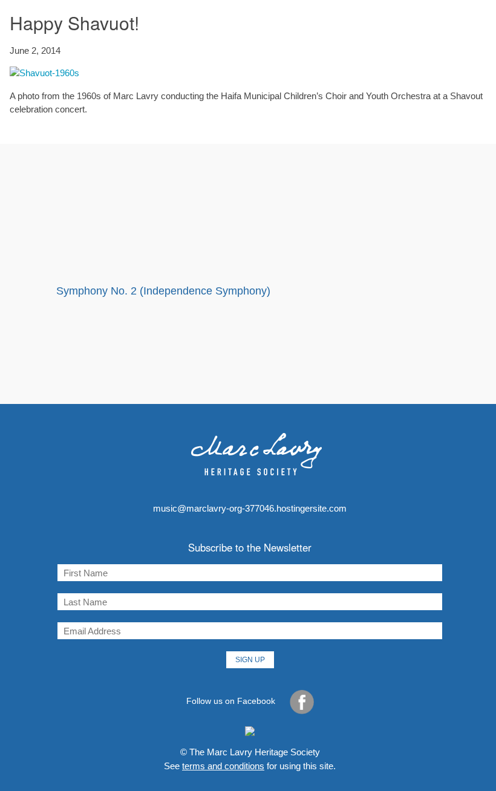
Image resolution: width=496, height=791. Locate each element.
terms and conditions (223, 766)
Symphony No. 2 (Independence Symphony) (163, 291)
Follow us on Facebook (232, 701)
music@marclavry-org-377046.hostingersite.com (250, 508)
